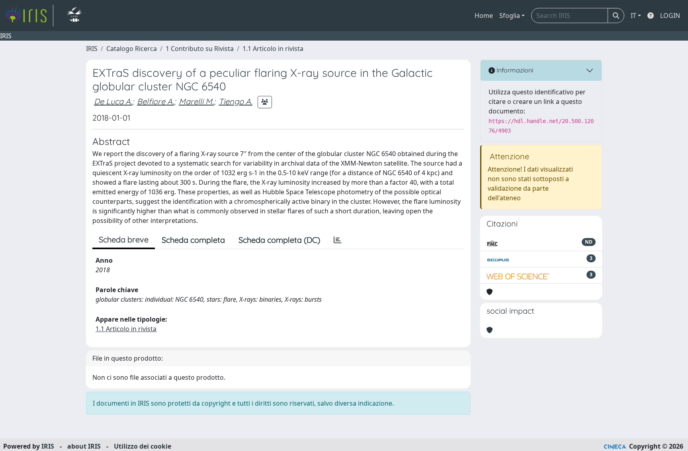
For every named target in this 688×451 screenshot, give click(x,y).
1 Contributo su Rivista (200, 48)
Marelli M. (196, 101)
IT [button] (633, 15)
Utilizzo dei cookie (142, 446)
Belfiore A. (155, 101)
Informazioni (514, 70)
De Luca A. (113, 101)
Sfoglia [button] (509, 15)
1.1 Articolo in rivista (272, 48)
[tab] (337, 240)
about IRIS (84, 446)
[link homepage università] (74, 15)
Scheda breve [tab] (124, 239)
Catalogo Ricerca (131, 48)
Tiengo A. (235, 101)
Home (484, 15)
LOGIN (670, 15)
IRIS (92, 48)
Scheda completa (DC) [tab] (279, 240)
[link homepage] (29, 15)
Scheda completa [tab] (193, 240)
